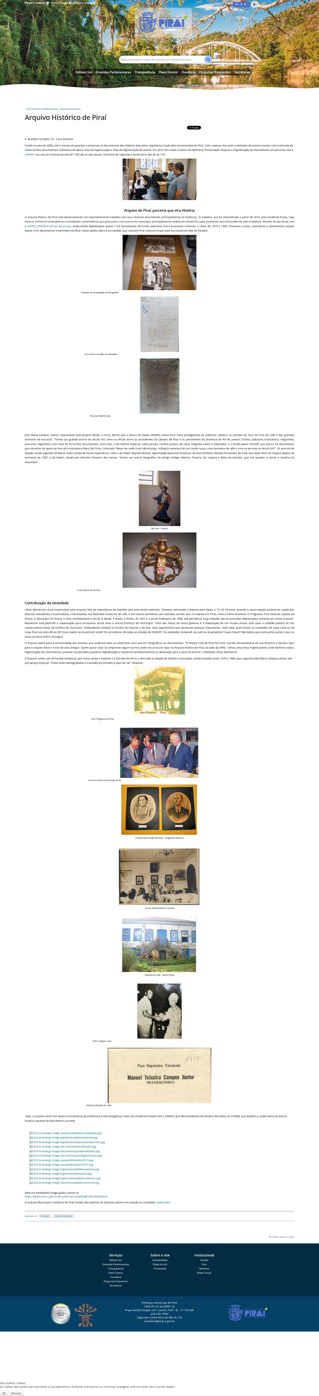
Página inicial (50, 109)
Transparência (145, 72)
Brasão (204, 1260)
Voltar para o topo (282, 1237)
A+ (237, 4)
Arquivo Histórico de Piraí (65, 117)
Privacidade (160, 1268)
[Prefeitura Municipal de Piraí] (159, 28)
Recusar (16, 1393)
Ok (4, 1393)
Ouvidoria (188, 72)
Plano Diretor (168, 72)
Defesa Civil (83, 72)
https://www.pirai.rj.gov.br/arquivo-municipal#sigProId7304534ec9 (66, 1196)
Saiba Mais (163, 1202)
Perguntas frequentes (215, 72)
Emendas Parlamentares (113, 72)
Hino (204, 1264)
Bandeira (204, 1268)
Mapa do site (160, 1264)
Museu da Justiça (60, 226)
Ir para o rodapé (84, 3)
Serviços (45, 1216)
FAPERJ (42, 226)
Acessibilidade (160, 1260)
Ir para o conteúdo (36, 3)
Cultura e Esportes (63, 1216)
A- (245, 4)
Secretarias (242, 72)
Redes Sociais (204, 1272)
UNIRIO (29, 154)
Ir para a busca (61, 3)
